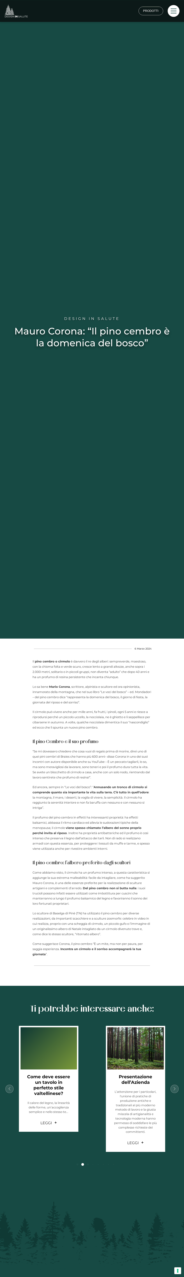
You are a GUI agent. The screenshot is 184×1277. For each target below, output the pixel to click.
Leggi (46, 1143)
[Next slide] (174, 1089)
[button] (79, 1164)
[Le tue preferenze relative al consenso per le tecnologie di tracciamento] (177, 1270)
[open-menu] (174, 11)
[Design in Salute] (16, 10)
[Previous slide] (9, 1089)
